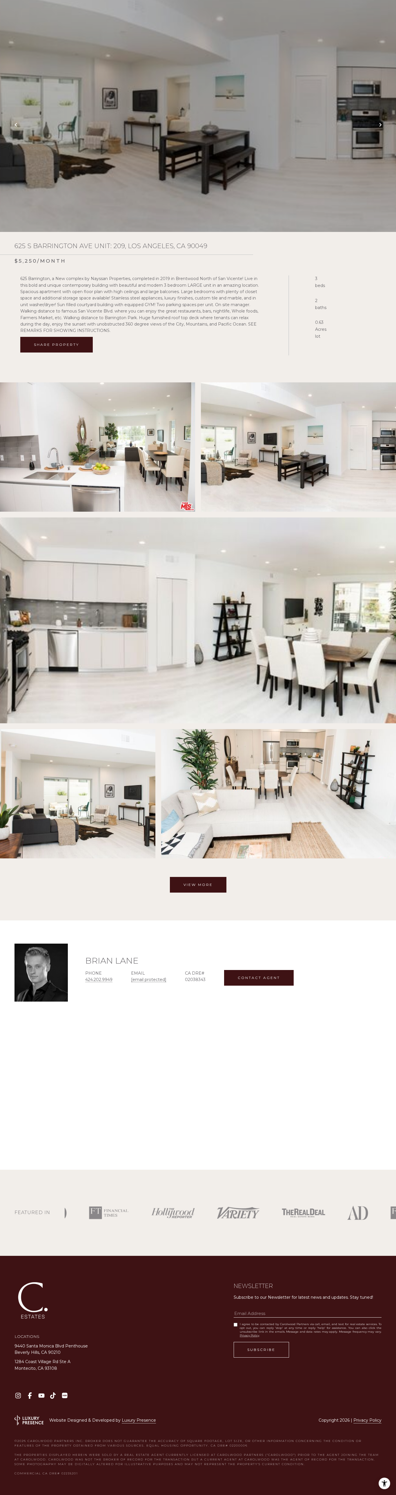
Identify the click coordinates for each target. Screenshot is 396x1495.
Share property (56, 344)
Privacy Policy (249, 1335)
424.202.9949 (98, 979)
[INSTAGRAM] (18, 1395)
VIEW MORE (198, 884)
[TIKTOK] (53, 1395)
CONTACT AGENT (259, 978)
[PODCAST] (64, 1395)
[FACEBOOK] (29, 1395)
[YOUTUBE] (41, 1395)
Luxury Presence (139, 1420)
